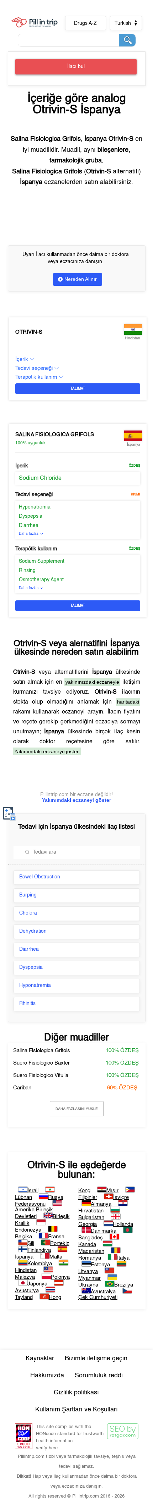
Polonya (60, 1277)
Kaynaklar (40, 1358)
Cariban (22, 1087)
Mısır (112, 1190)
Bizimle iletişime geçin (96, 1358)
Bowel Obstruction (39, 876)
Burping (28, 895)
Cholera (28, 913)
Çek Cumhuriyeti (97, 1297)
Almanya (101, 1204)
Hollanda (123, 1224)
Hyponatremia (35, 507)
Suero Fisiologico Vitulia (40, 1075)
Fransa (56, 1236)
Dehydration (33, 931)
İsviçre (121, 1197)
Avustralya (103, 1291)
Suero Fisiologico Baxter (41, 1063)
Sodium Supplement (41, 561)
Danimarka (103, 1231)
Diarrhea (28, 525)
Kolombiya (39, 1263)
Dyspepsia (30, 516)
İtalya (123, 1258)
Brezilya (123, 1285)
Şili (30, 1243)
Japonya (37, 1284)
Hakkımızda (47, 1375)
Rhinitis (27, 1003)
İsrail (32, 1190)
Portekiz (59, 1243)
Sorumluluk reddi (99, 1375)
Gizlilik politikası (76, 1392)
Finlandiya (39, 1250)
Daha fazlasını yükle (77, 1109)
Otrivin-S (28, 332)
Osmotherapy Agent (41, 579)
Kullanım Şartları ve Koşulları (76, 1409)
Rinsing (27, 570)
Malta (55, 1257)
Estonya (100, 1264)
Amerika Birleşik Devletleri (34, 1213)
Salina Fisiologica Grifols (54, 434)
